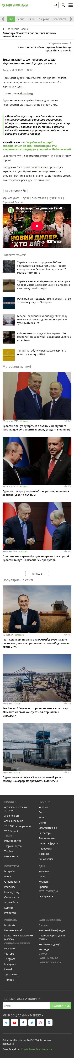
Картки (8, 907)
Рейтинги (9, 886)
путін (26, 197)
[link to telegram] (6, 1022)
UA (55, 5)
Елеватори (45, 833)
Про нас (43, 925)
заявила (43, 167)
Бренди (43, 886)
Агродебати (11, 902)
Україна (43, 807)
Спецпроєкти (12, 881)
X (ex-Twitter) (11, 974)
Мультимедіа (48, 891)
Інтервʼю (19, 634)
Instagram (10, 964)
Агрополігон (11, 815)
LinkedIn (9, 969)
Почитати (11, 866)
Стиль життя (11, 897)
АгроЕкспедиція (13, 821)
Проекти (10, 802)
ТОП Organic (11, 831)
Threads (9, 979)
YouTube (9, 953)
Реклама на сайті (14, 930)
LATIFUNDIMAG (48, 958)
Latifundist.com (50, 920)
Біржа (43, 953)
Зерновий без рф (13, 202)
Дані (42, 866)
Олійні (31, 19)
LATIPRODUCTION (50, 962)
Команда (44, 949)
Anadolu (35, 134)
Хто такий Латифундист (53, 930)
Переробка (45, 848)
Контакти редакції (49, 944)
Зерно (20, 19)
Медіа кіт (9, 925)
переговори (39, 197)
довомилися (32, 155)
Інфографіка (46, 896)
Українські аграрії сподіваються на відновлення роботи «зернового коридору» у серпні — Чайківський (37, 145)
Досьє (42, 876)
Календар (44, 871)
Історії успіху (11, 892)
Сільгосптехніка (61, 19)
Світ (11, 19)
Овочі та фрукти (48, 843)
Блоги (16, 703)
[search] (63, 5)
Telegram (9, 959)
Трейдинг (9, 851)
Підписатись (61, 1005)
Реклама (10, 920)
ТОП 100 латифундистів (18, 826)
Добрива (44, 19)
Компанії (44, 881)
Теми (8, 835)
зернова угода (11, 197)
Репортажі (10, 912)
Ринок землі (11, 856)
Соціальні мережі (17, 943)
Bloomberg (26, 93)
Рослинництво (12, 840)
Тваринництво (13, 846)
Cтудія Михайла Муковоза (36, 1049)
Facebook (9, 948)
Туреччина (55, 197)
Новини (24, 421)
